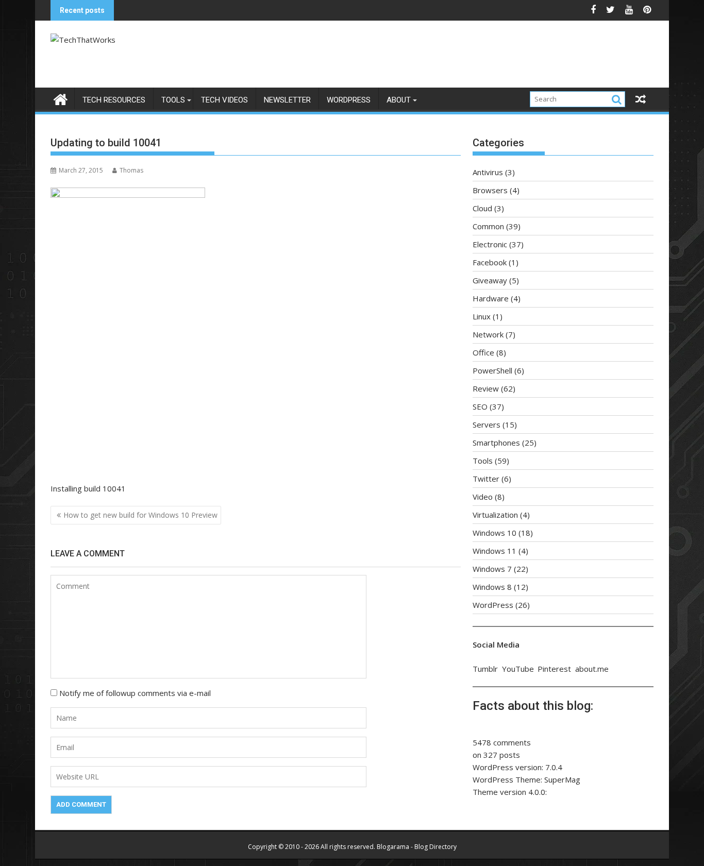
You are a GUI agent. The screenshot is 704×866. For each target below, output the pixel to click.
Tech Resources (113, 100)
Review (486, 388)
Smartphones (496, 442)
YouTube (518, 669)
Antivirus (488, 172)
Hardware (491, 298)
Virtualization (495, 515)
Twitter (486, 478)
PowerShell (492, 370)
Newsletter (287, 100)
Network (488, 334)
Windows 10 (494, 533)
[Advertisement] (449, 56)
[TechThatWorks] (60, 98)
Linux (482, 316)
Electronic (490, 244)
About (399, 100)
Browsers (490, 190)
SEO (480, 406)
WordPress (349, 100)
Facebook (490, 262)
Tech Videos (224, 100)
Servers (486, 424)
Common (488, 226)
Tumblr (485, 669)
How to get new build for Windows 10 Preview (140, 515)
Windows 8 (492, 587)
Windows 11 (494, 551)
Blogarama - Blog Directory (417, 846)
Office (483, 352)
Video (483, 496)
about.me (592, 669)
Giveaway (490, 280)
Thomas (131, 170)
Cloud (482, 208)
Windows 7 (492, 569)
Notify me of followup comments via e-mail (135, 693)
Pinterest (554, 669)
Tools (173, 100)
